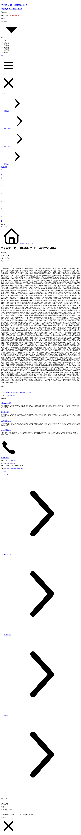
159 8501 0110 (12, 460)
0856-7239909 (5, 458)
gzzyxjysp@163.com (9, 463)
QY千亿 (22, 244)
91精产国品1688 (10, 395)
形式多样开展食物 (6, 430)
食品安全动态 (29, 244)
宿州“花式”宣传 (5, 412)
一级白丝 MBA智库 (6, 403)
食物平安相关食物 (6, 421)
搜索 (2, 55)
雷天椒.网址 (20, 468)
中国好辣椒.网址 (11, 468)
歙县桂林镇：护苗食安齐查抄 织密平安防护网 (18, 392)
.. (1, 174)
